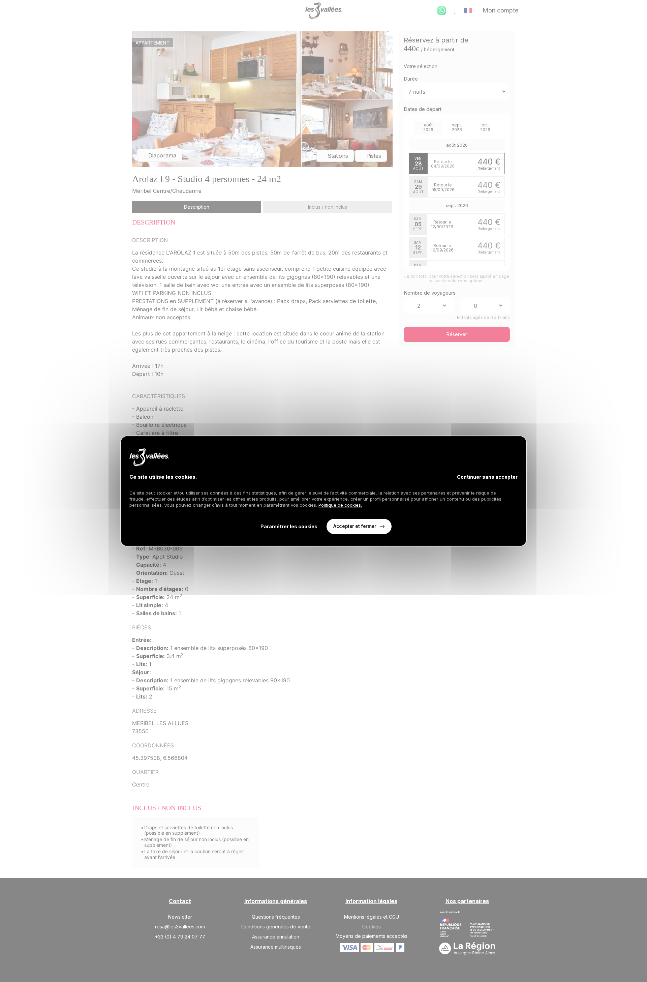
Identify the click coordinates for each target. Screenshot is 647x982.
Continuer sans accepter (487, 477)
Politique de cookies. (340, 505)
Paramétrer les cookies (288, 526)
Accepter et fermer (354, 526)
